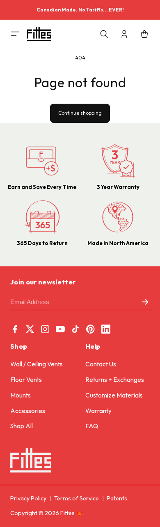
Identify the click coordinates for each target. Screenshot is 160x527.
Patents (117, 498)
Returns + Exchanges (114, 380)
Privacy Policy (28, 498)
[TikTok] (75, 329)
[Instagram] (45, 329)
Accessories (27, 411)
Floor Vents (26, 380)
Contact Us (100, 364)
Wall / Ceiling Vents (36, 364)
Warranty (98, 411)
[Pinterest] (90, 329)
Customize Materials (114, 395)
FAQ (91, 426)
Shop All (21, 426)
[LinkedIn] (105, 329)
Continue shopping (80, 113)
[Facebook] (14, 329)
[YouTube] (60, 329)
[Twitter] (29, 329)
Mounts (20, 395)
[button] (9, 34)
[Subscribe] (145, 302)
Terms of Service (76, 498)
